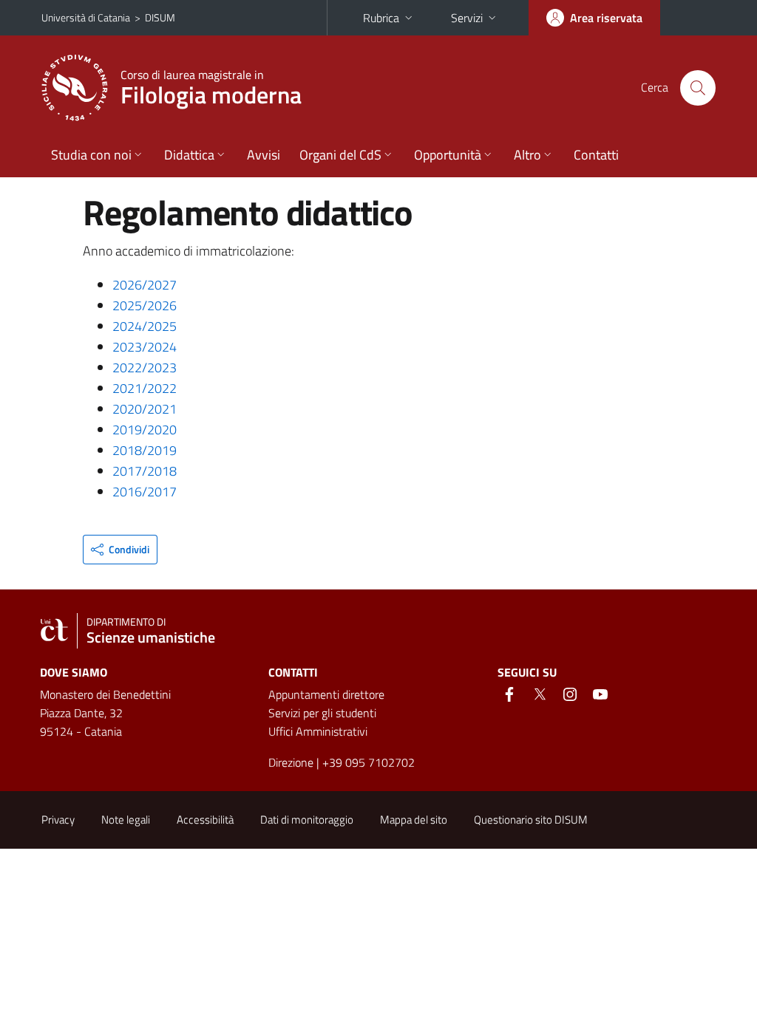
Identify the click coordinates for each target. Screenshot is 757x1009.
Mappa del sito (413, 819)
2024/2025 (144, 326)
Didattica (189, 155)
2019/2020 (144, 429)
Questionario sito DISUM (531, 819)
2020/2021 (144, 409)
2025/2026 (144, 305)
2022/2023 (144, 367)
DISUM (160, 17)
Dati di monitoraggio (306, 819)
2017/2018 (144, 471)
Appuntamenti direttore (326, 694)
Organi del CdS (340, 155)
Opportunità (447, 155)
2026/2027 (144, 285)
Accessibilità (205, 819)
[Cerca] (698, 88)
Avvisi (263, 155)
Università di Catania (85, 17)
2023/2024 (144, 347)
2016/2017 (144, 492)
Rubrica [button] (381, 18)
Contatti (596, 155)
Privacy (58, 819)
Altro (527, 155)
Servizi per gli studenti (322, 713)
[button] (120, 549)
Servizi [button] (467, 18)
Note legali (125, 819)
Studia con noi (91, 155)
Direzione (290, 762)
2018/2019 (144, 450)
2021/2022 (144, 388)
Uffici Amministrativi (317, 731)
